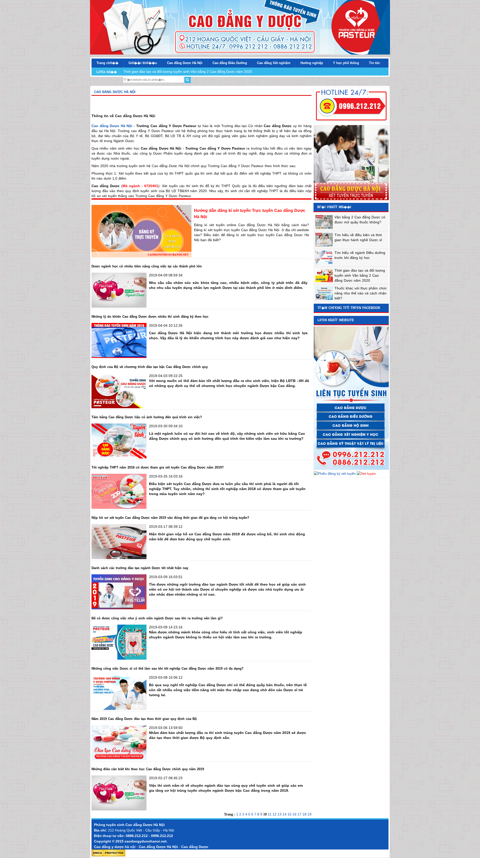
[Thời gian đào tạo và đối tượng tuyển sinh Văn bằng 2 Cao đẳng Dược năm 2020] (324, 281)
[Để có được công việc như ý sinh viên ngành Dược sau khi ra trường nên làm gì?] (119, 658)
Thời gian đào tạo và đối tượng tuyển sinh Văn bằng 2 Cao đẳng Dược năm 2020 (187, 72)
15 (290, 814)
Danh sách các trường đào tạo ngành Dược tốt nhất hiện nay (140, 568)
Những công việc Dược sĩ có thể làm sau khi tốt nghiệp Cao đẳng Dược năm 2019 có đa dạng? (168, 668)
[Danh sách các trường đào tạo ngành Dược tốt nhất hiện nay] (119, 608)
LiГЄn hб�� (106, 72)
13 (280, 814)
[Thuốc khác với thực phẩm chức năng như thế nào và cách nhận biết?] (324, 299)
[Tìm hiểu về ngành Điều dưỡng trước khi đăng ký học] (324, 263)
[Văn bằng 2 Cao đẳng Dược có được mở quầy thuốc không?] (324, 228)
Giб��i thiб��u (142, 63)
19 (310, 814)
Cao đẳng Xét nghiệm (273, 63)
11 (270, 814)
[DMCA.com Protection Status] (108, 855)
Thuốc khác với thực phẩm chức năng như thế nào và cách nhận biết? (360, 293)
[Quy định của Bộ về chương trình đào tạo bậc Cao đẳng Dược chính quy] (119, 407)
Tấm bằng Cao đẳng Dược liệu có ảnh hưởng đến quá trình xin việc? (147, 417)
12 (275, 814)
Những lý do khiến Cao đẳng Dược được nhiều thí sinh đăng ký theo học (150, 316)
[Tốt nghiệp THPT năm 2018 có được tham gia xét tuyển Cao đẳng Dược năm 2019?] (119, 508)
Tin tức (374, 63)
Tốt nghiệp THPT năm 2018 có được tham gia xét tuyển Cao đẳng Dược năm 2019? (158, 467)
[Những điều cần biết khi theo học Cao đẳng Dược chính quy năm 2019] (119, 809)
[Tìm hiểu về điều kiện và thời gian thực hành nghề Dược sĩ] (324, 245)
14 (285, 814)
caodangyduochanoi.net (145, 841)
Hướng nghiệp (311, 63)
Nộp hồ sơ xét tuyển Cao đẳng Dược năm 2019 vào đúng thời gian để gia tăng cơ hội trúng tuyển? (170, 518)
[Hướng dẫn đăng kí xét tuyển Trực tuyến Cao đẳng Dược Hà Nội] (142, 256)
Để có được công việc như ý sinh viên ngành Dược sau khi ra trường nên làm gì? (157, 618)
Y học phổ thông (346, 63)
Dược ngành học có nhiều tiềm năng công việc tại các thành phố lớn (147, 266)
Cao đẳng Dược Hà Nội (145, 825)
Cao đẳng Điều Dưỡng (229, 63)
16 (295, 814)
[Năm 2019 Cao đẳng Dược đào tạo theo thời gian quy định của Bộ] (119, 759)
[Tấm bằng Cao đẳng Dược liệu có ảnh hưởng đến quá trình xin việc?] (119, 457)
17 (300, 814)
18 (305, 814)
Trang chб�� (107, 63)
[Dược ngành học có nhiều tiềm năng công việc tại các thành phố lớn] (119, 306)
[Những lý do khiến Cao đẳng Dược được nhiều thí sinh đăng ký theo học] (119, 357)
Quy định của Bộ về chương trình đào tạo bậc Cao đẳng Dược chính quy (150, 367)
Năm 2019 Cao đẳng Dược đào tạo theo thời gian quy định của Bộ (144, 719)
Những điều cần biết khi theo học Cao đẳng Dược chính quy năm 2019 (148, 769)
